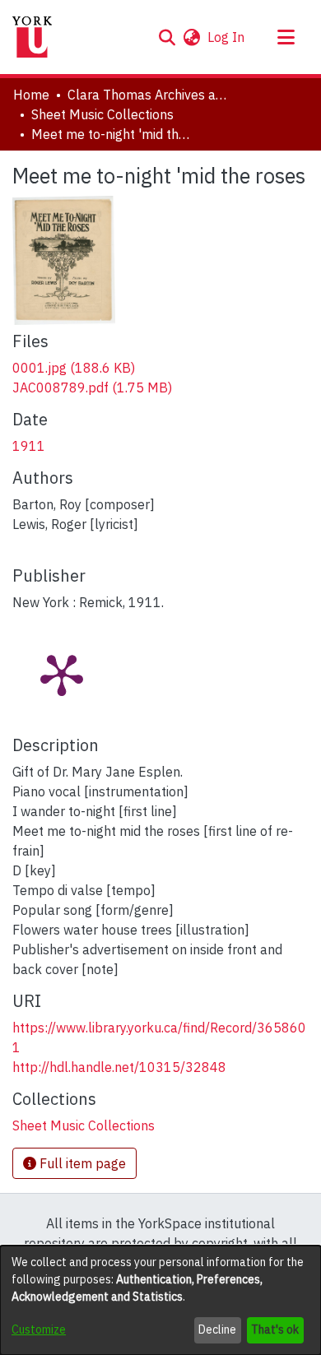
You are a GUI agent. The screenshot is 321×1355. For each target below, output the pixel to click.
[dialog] (160, 1300)
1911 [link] (28, 446)
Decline (217, 1329)
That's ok (275, 1329)
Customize (39, 1329)
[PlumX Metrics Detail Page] (61, 673)
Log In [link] (226, 37)
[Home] (32, 37)
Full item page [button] (81, 1163)
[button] (166, 37)
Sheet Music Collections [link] (102, 114)
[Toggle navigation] (286, 37)
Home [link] (31, 94)
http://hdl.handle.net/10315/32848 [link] (119, 1067)
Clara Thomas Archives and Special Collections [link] (149, 94)
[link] (73, 368)
